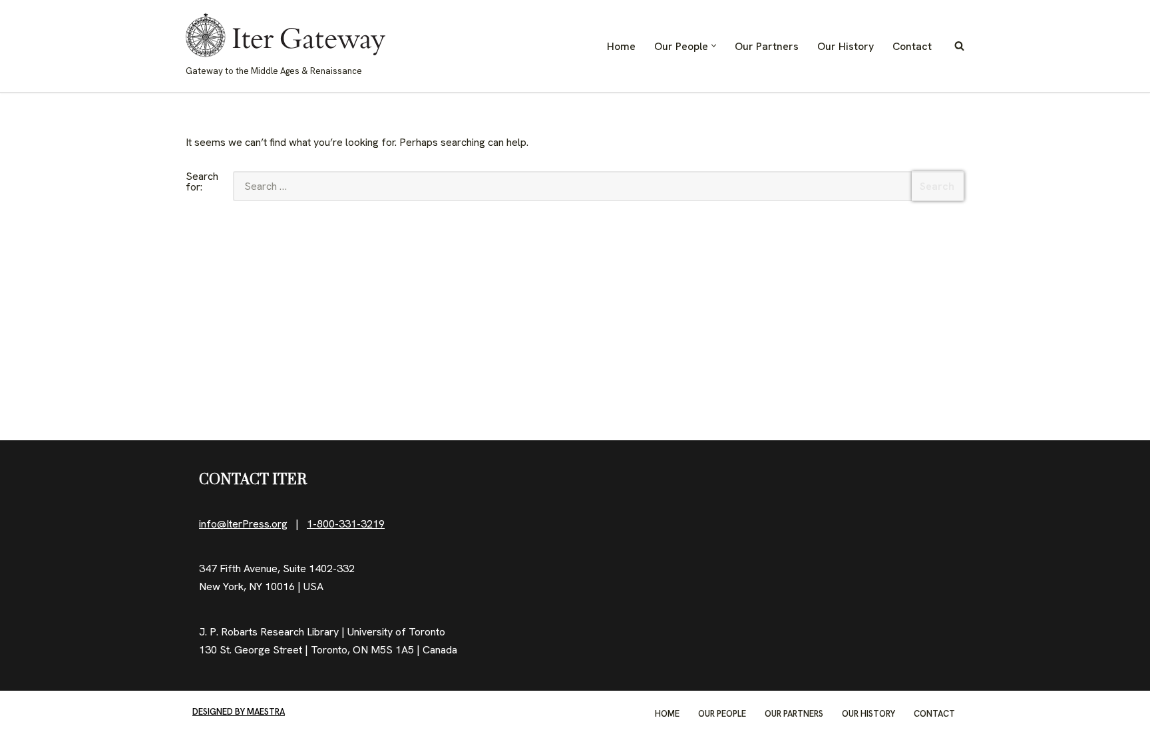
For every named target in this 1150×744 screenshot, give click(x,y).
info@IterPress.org (243, 524)
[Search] (959, 46)
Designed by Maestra (238, 711)
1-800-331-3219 (346, 524)
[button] (713, 45)
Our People (722, 713)
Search (937, 186)
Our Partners (767, 46)
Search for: (202, 182)
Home (621, 46)
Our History (845, 46)
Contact (912, 46)
